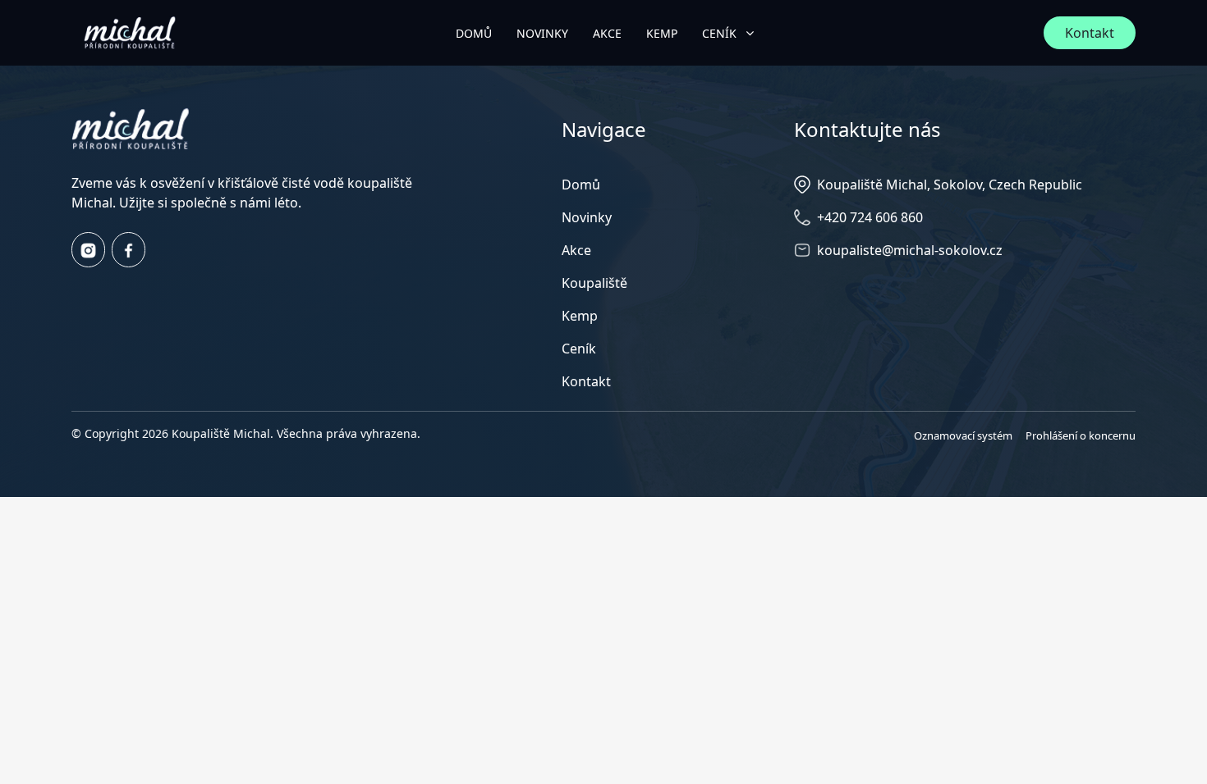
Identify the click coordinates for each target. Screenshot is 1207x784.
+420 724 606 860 (870, 217)
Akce (576, 250)
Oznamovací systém (963, 435)
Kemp (580, 316)
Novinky (587, 217)
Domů (581, 184)
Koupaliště (594, 283)
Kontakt (1089, 33)
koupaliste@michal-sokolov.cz (910, 250)
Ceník (579, 349)
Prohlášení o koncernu (1081, 435)
